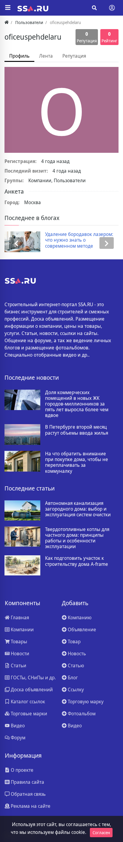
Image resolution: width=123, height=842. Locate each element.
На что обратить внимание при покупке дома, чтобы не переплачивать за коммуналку (76, 462)
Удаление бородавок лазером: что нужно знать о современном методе (49, 240)
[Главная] (6, 22)
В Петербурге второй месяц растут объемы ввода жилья (76, 430)
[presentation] (16, 243)
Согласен (101, 832)
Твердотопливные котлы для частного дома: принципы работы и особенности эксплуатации (77, 538)
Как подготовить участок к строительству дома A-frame (76, 561)
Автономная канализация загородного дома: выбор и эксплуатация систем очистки (78, 509)
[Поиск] (94, 8)
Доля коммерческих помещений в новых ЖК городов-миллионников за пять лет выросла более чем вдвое (76, 404)
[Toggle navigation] (112, 8)
